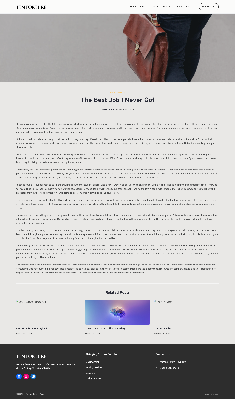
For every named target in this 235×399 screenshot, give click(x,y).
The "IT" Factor (162, 328)
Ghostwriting (92, 362)
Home (132, 6)
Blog (179, 6)
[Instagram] (26, 376)
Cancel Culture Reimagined (31, 328)
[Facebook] (19, 376)
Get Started (208, 6)
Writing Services (94, 367)
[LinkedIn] (33, 376)
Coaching (90, 373)
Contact (190, 6)
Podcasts (168, 6)
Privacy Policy (39, 394)
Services (155, 6)
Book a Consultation (170, 368)
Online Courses (93, 378)
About (143, 6)
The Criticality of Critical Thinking (105, 328)
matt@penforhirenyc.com (173, 362)
